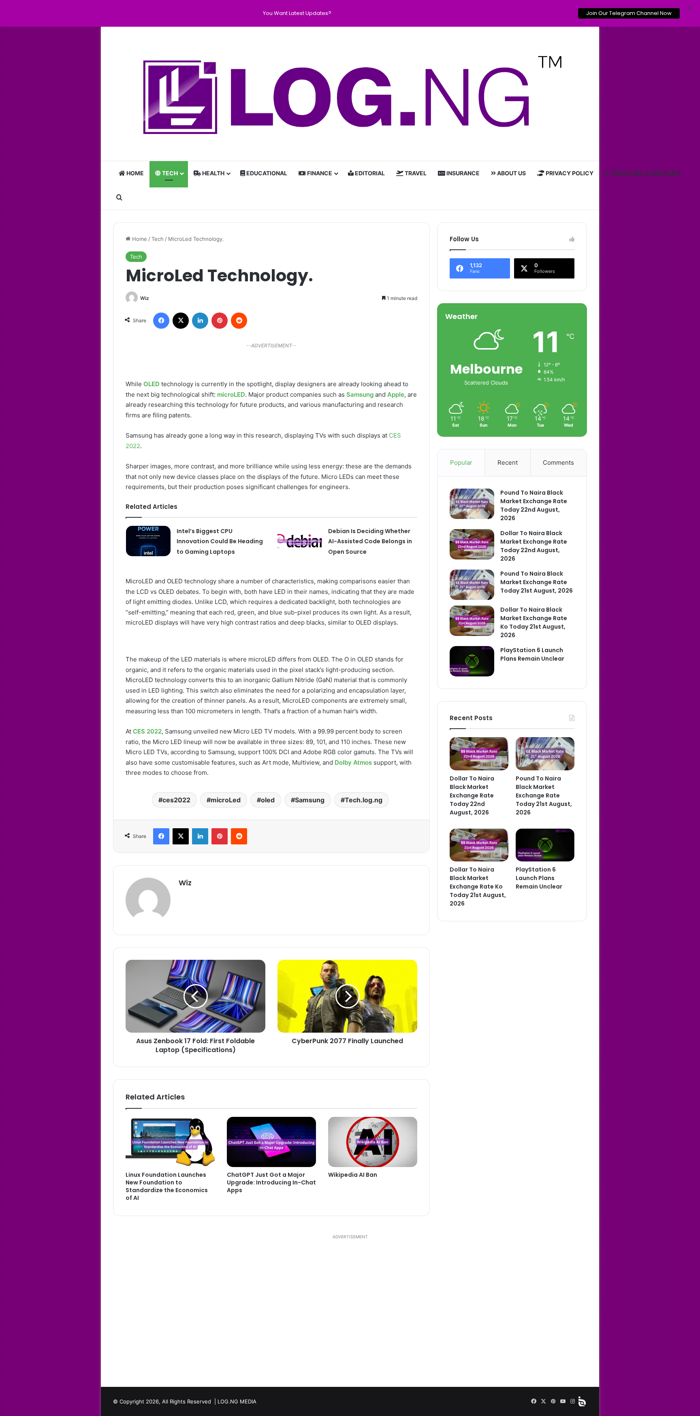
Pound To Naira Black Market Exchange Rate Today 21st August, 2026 (536, 582)
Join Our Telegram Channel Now (625, 13)
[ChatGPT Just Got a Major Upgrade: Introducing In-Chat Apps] (271, 1142)
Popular (461, 462)
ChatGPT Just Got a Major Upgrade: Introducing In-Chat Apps (271, 1182)
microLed (226, 800)
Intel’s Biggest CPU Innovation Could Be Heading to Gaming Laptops (220, 541)
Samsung (359, 394)
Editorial (369, 173)
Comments (558, 462)
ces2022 (176, 800)
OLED (151, 384)
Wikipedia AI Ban (352, 1175)
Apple (395, 394)
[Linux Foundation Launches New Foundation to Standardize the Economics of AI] (170, 1142)
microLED (231, 394)
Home (134, 173)
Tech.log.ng (363, 800)
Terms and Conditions (644, 173)
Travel (415, 173)
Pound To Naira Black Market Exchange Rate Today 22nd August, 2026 (533, 505)
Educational (266, 173)
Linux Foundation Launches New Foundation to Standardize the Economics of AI (167, 1186)
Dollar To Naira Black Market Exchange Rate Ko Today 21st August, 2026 (533, 622)
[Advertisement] (350, 1310)
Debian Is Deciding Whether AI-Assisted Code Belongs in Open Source (370, 541)
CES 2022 (147, 731)
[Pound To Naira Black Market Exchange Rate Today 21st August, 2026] (472, 585)
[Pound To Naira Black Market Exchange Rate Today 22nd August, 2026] (472, 504)
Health (212, 173)
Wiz (144, 298)
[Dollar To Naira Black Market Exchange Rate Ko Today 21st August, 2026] (472, 621)
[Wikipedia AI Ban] (372, 1142)
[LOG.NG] (350, 94)
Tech (169, 173)
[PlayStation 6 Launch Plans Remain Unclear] (472, 661)
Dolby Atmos (353, 762)
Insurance (462, 173)
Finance (319, 173)
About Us (511, 173)
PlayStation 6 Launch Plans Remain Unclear (532, 654)
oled (268, 800)
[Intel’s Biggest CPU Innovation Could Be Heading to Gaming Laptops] (148, 541)
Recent (507, 462)
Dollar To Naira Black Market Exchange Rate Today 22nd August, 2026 (533, 546)
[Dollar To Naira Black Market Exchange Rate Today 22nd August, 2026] (472, 544)
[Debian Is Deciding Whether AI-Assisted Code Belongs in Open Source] (299, 541)
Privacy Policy (568, 173)
